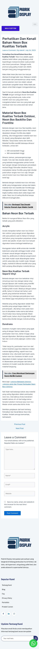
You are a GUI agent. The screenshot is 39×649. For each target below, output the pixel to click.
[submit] (36, 638)
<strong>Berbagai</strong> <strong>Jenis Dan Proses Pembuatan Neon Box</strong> (18, 384)
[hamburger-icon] (34, 24)
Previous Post (19, 424)
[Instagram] (14, 614)
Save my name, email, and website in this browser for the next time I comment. (19, 504)
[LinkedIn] (8, 614)
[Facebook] (3, 614)
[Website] (19, 494)
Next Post (20, 428)
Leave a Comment (9, 50)
